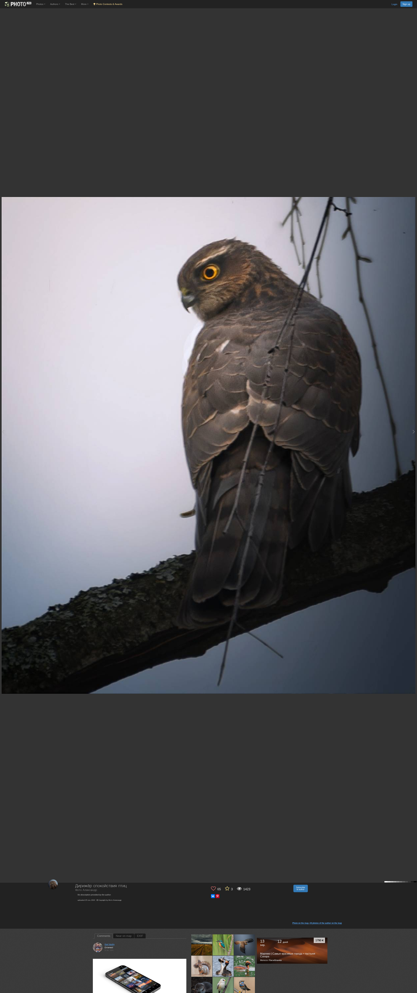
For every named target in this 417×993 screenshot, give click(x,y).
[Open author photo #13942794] (223, 945)
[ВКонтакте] (213, 896)
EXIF (140, 935)
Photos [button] (40, 4)
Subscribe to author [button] (300, 888)
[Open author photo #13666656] (223, 966)
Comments (103, 935)
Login (394, 4)
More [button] (84, 4)
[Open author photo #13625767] (244, 987)
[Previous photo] (3, 431)
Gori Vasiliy (110, 944)
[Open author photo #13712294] (201, 966)
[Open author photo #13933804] (244, 945)
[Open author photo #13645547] (201, 987)
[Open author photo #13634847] (223, 987)
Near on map (123, 935)
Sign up (406, 4)
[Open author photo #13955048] (201, 945)
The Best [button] (70, 4)
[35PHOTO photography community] (17, 4)
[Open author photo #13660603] (244, 966)
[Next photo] (414, 431)
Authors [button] (54, 4)
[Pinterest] (217, 896)
